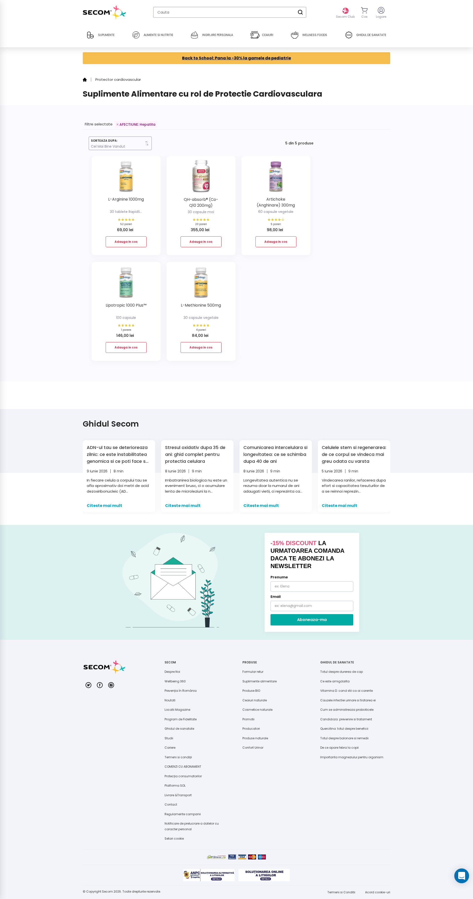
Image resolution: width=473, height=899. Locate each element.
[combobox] (229, 12)
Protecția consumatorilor (183, 776)
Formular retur (252, 672)
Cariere (170, 747)
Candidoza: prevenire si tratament (346, 719)
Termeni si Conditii (341, 892)
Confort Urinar (252, 747)
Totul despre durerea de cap (341, 672)
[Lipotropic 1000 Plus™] (126, 284)
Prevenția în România (181, 691)
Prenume (279, 577)
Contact (171, 804)
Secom (107, 891)
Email (275, 596)
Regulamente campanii (183, 814)
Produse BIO (251, 691)
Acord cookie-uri (377, 892)
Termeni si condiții (178, 757)
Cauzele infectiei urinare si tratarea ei (348, 700)
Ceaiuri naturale (254, 700)
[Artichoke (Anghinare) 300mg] (275, 178)
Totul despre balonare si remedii (344, 738)
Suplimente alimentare (259, 681)
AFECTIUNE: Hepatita (137, 124)
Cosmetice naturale (257, 710)
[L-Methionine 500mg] (201, 284)
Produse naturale (255, 738)
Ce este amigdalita (335, 681)
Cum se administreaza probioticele (346, 710)
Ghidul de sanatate (179, 728)
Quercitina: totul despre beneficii (344, 728)
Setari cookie (174, 838)
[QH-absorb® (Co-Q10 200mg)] (201, 178)
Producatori (251, 728)
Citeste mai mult (104, 505)
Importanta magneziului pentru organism (351, 757)
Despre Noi (172, 672)
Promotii (248, 719)
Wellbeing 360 (175, 681)
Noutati (170, 700)
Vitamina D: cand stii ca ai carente (346, 691)
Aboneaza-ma (312, 619)
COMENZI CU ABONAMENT (183, 766)
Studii (169, 738)
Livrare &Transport (178, 795)
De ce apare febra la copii (339, 747)
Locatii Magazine (177, 710)
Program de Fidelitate (181, 719)
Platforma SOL (175, 785)
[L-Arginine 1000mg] (126, 178)
